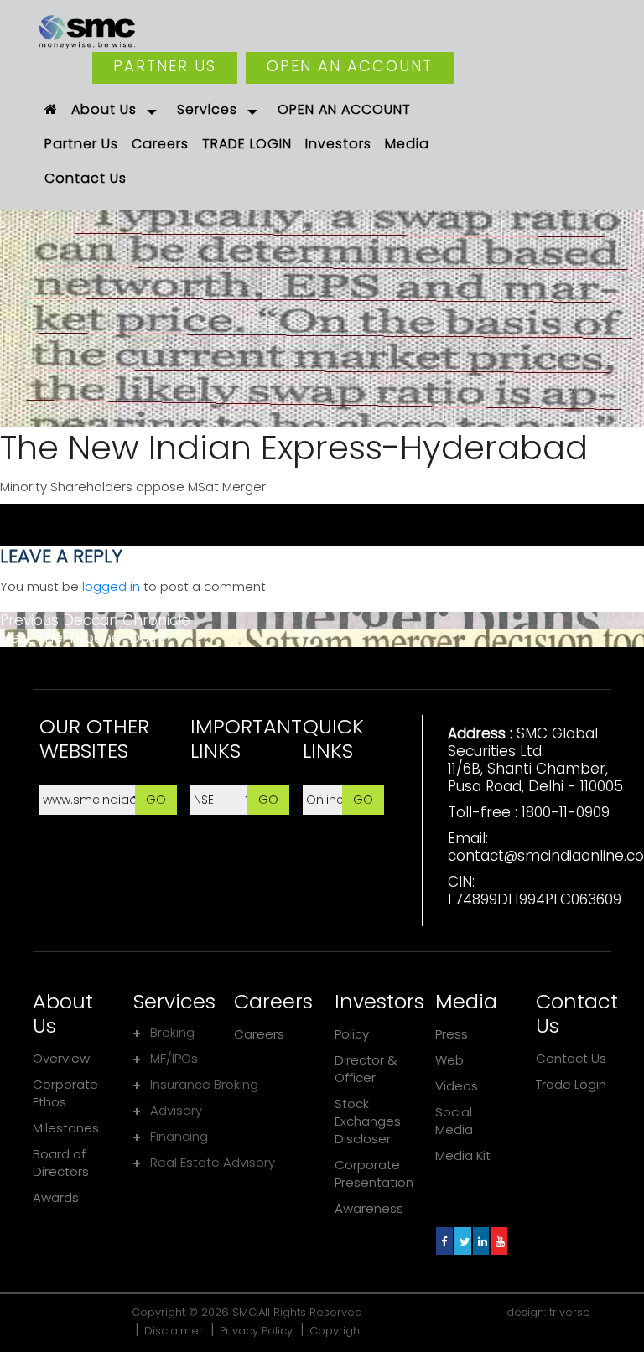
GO (156, 799)
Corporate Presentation (374, 1173)
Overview (61, 1058)
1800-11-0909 (566, 812)
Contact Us (571, 1058)
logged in (111, 586)
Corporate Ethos (65, 1093)
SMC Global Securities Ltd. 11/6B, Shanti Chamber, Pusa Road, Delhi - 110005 (535, 759)
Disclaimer (173, 1331)
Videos (456, 1086)
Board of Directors (61, 1162)
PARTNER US (164, 65)
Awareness (369, 1208)
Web (449, 1060)
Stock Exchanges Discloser (368, 1121)
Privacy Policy (256, 1331)
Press (451, 1034)
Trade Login (571, 1084)
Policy (352, 1034)
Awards (56, 1197)
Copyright (336, 1331)
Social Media (454, 1120)
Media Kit (463, 1155)
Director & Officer (366, 1068)
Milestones (66, 1128)
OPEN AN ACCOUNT (350, 65)
